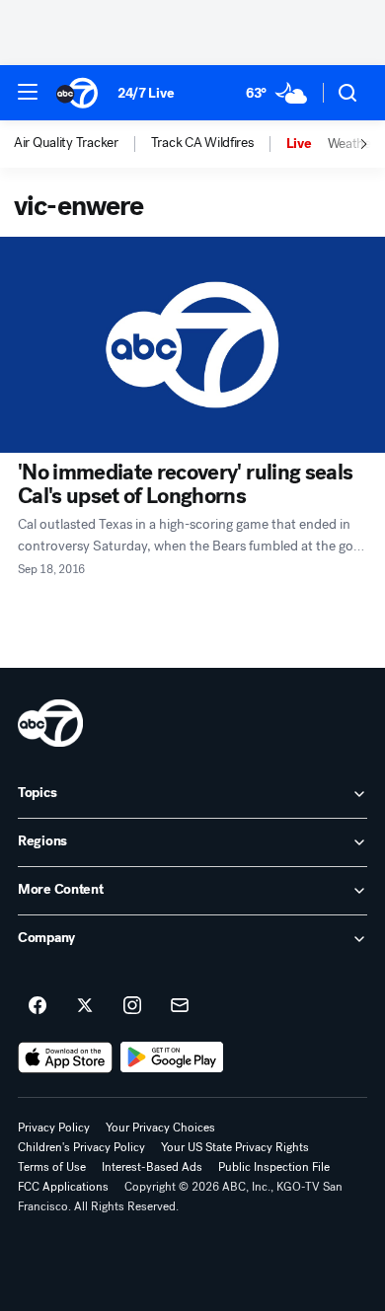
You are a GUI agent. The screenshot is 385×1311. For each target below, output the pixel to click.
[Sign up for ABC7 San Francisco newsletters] (179, 1006)
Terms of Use (52, 1167)
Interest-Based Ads (152, 1167)
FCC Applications (63, 1187)
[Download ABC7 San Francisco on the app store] (65, 1057)
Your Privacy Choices (160, 1127)
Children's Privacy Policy (81, 1147)
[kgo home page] (50, 723)
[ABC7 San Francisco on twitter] (85, 1006)
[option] (82, 144)
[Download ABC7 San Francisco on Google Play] (172, 1057)
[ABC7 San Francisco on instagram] (132, 1006)
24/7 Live (145, 93)
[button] (27, 91)
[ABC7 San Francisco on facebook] (37, 1006)
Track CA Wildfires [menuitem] (202, 143)
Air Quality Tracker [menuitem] (66, 143)
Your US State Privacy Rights (235, 1147)
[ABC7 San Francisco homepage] (77, 93)
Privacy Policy (54, 1127)
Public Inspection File (274, 1167)
